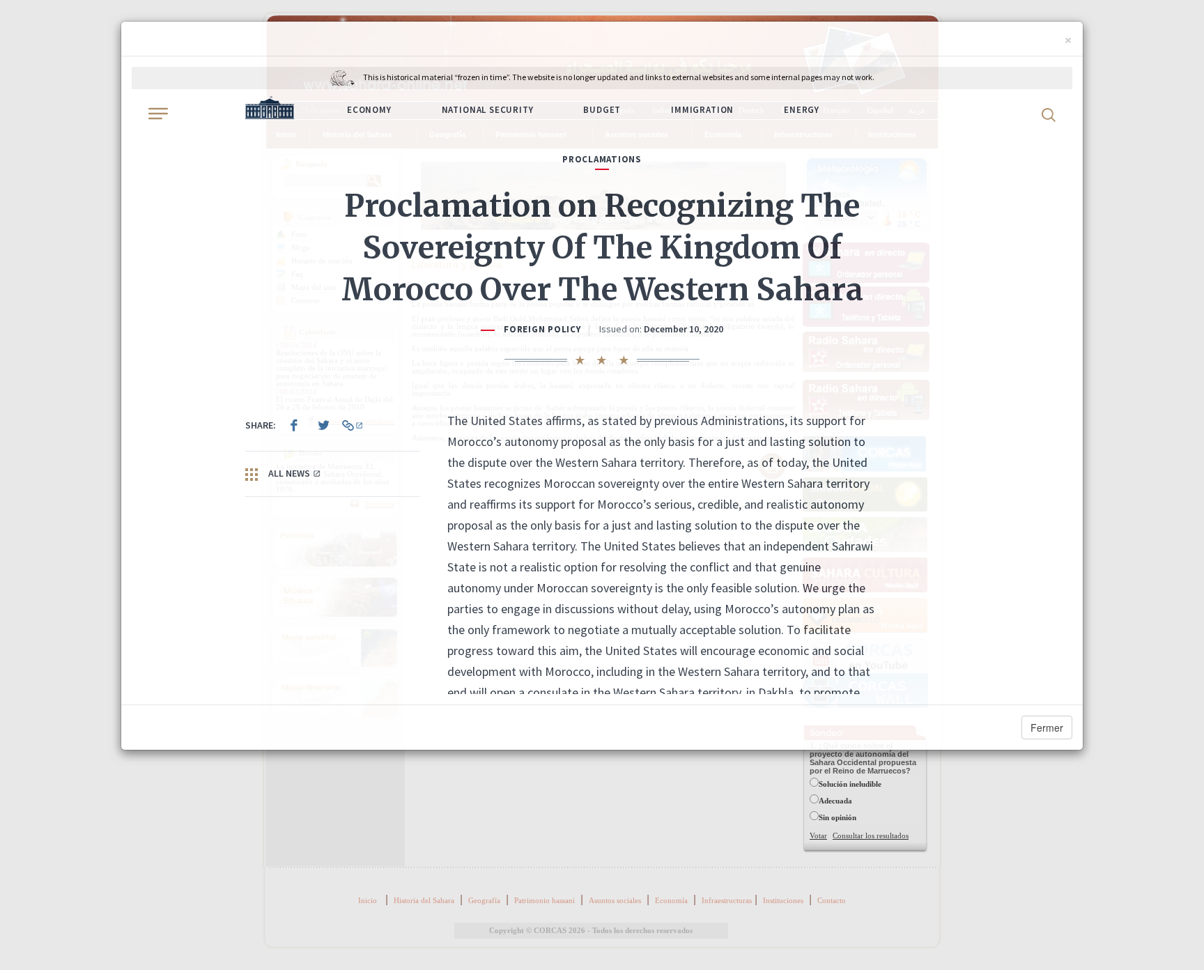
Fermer (1047, 727)
